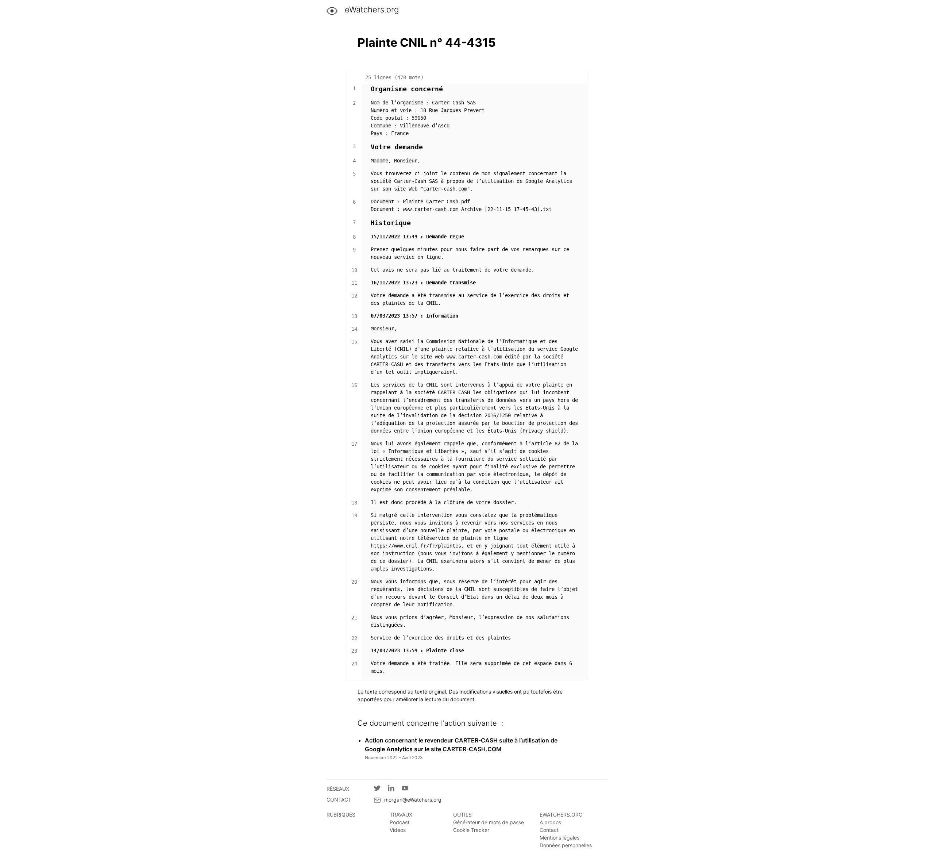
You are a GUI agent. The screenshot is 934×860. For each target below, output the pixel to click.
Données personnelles (566, 845)
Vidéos (398, 830)
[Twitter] (381, 789)
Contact (549, 830)
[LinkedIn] (395, 789)
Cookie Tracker (471, 830)
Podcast (399, 822)
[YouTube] (409, 789)
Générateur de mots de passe (488, 822)
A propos (550, 822)
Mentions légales (559, 837)
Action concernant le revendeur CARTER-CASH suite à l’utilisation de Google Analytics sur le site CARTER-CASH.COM (461, 745)
